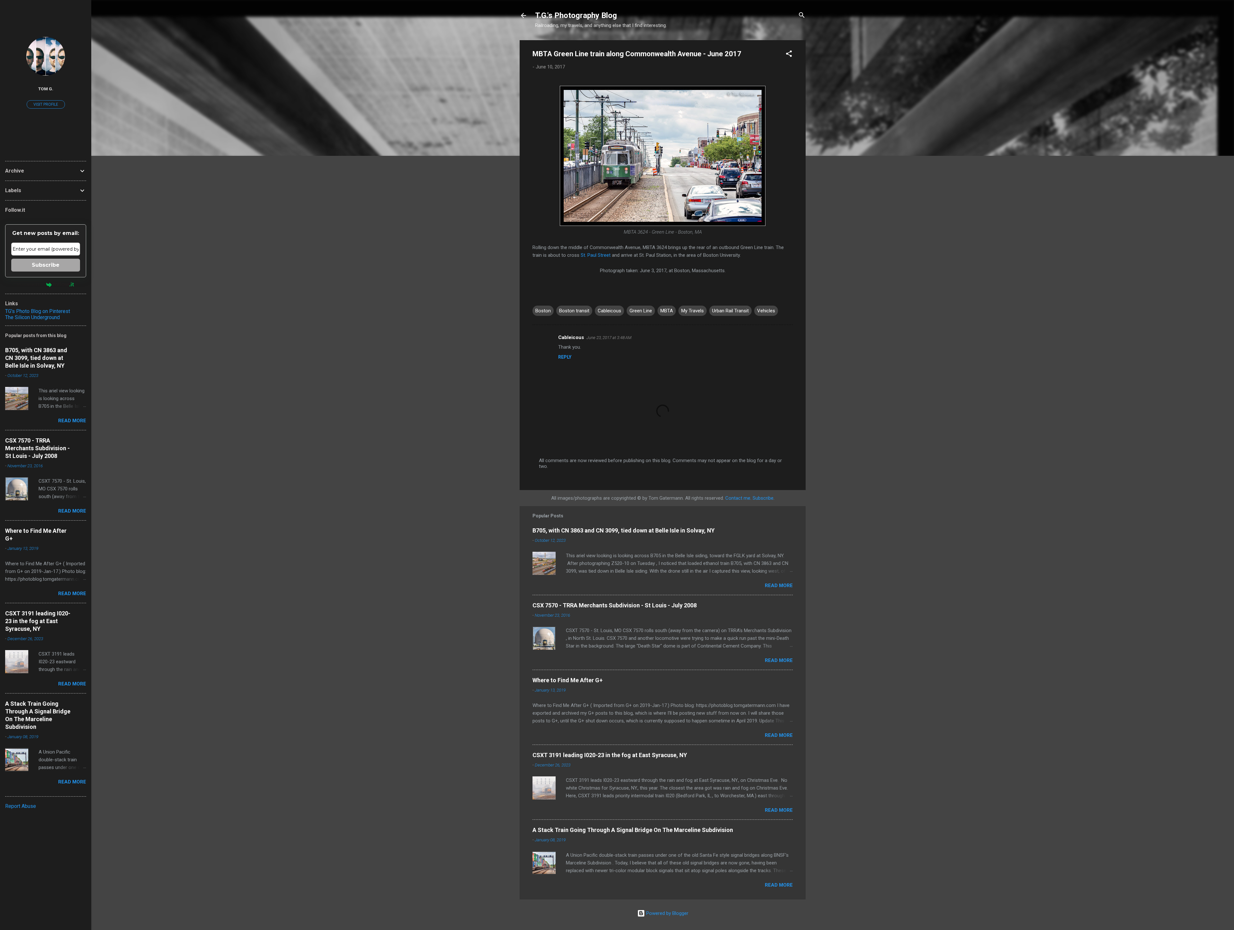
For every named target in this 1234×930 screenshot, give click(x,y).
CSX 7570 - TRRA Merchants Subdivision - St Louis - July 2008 (614, 605)
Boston (543, 311)
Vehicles (766, 311)
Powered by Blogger (666, 913)
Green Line (641, 311)
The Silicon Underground (32, 317)
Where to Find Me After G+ (567, 680)
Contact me (737, 498)
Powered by (30, 284)
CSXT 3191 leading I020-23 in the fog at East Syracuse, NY (609, 755)
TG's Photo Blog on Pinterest (37, 311)
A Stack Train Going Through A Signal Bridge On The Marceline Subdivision (632, 830)
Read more (779, 585)
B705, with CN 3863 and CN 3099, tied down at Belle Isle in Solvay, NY (623, 530)
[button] (789, 55)
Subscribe (763, 498)
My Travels (692, 311)
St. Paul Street (596, 255)
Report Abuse (20, 806)
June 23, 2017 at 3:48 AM (608, 337)
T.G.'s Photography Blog (576, 15)
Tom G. (45, 88)
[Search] (802, 16)
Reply (564, 357)
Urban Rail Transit (730, 311)
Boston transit (574, 311)
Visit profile (45, 104)
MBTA (666, 311)
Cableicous (609, 311)
